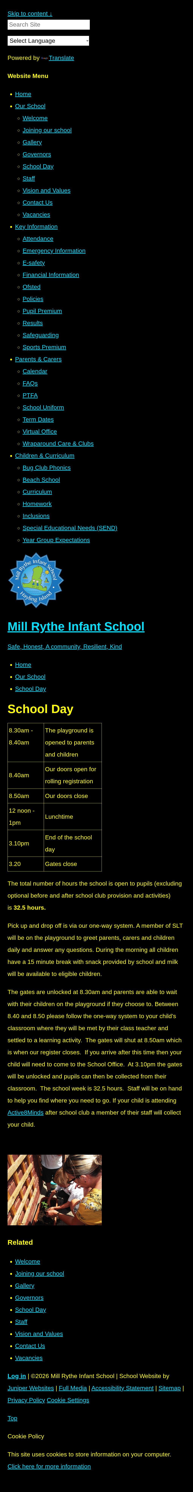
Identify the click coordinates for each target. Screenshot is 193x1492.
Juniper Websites (31, 1388)
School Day (30, 688)
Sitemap (170, 1388)
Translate (61, 57)
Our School (30, 676)
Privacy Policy (26, 1400)
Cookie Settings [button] (68, 1400)
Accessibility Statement (122, 1388)
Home (23, 664)
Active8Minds (26, 1112)
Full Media (73, 1388)
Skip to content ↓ (30, 13)
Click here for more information (49, 1466)
